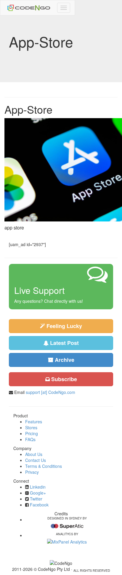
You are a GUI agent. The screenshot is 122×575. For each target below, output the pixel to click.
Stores (31, 427)
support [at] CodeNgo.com (50, 392)
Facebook (39, 505)
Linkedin (38, 487)
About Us (33, 454)
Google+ (38, 493)
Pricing (31, 433)
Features (33, 421)
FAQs (30, 439)
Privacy (32, 472)
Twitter (36, 499)
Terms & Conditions (43, 466)
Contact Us (35, 460)
